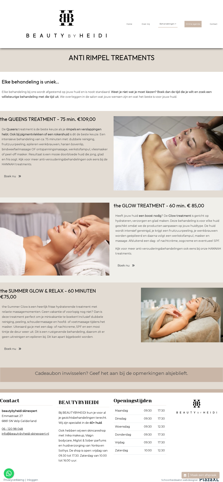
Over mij (146, 24)
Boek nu (10, 176)
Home (129, 24)
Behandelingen (167, 24)
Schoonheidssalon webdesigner (179, 480)
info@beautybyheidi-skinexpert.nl (25, 433)
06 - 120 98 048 (12, 429)
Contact (213, 24)
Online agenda (193, 24)
